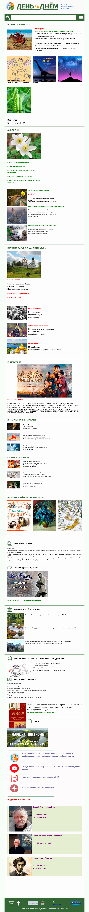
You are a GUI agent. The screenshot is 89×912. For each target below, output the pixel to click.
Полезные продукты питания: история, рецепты (23, 181)
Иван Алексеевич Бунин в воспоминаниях (36, 439)
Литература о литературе (15, 693)
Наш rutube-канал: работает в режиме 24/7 (40, 777)
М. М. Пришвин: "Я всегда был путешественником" (49, 670)
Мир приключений (13, 695)
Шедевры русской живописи (32, 483)
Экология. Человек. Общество (19, 176)
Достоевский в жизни (30, 428)
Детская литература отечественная (18, 688)
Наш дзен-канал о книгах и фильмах (38, 787)
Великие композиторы (30, 487)
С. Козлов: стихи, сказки (41, 666)
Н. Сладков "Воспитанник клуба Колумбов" (47, 663)
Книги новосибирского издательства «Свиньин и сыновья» (26, 690)
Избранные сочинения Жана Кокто (48, 46)
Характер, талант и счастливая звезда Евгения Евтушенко (57, 43)
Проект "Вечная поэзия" (30, 425)
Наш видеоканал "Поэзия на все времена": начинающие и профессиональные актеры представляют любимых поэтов (48, 754)
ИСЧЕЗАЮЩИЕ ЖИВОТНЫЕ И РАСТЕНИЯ (42, 226)
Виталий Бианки (28, 449)
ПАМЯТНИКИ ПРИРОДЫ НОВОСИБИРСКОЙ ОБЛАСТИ (46, 206)
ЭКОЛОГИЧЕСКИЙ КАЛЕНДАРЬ (38, 191)
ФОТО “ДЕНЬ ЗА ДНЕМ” (26, 568)
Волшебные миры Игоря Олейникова (35, 447)
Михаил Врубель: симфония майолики (24, 600)
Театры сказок (27, 485)
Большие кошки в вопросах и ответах (40, 229)
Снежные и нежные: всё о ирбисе (34, 474)
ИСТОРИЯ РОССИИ (14, 280)
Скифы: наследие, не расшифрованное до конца (54, 31)
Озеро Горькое (33, 216)
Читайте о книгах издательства (40, 712)
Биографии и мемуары (14, 684)
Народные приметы (29, 467)
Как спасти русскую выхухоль (37, 234)
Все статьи (12, 120)
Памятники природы (16, 167)
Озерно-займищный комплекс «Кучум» (40, 212)
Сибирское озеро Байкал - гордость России (37, 476)
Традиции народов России (31, 462)
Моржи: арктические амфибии (33, 473)
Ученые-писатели (28, 426)
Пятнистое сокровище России (38, 231)
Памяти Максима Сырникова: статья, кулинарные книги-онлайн (56, 40)
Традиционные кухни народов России (35, 463)
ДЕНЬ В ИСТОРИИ (23, 543)
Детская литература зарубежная (18, 686)
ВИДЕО (37, 721)
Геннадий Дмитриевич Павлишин (47, 835)
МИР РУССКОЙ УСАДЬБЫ (27, 609)
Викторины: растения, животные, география (21, 171)
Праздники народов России (32, 465)
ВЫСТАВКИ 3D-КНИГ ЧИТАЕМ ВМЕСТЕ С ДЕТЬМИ (39, 659)
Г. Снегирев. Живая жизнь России (44, 668)
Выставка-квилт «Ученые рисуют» (34, 435)
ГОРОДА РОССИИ (34, 343)
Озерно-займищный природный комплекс (42, 214)
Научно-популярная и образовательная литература (24, 697)
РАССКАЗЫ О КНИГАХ (25, 679)
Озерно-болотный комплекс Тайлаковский (42, 210)
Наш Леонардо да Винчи (31, 446)
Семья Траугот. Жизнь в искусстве (34, 437)
